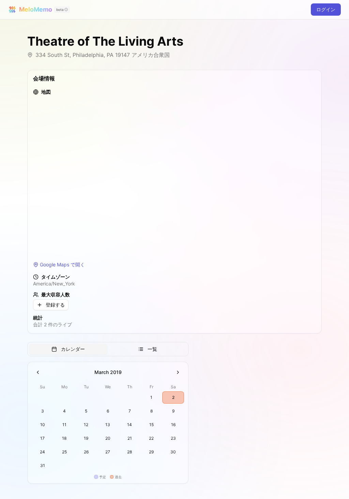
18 (64, 438)
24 (42, 451)
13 (107, 424)
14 (129, 424)
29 (151, 451)
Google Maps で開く (62, 264)
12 (86, 424)
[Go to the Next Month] (178, 372)
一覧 (152, 349)
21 (129, 438)
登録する (55, 305)
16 (173, 424)
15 (151, 424)
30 (173, 451)
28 (129, 451)
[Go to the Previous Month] (38, 372)
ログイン (325, 9)
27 (107, 451)
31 (42, 465)
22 (151, 438)
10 (42, 424)
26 (86, 451)
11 (64, 424)
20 (107, 438)
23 (173, 438)
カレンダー (73, 349)
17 (42, 438)
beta (60, 9)
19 (86, 438)
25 (64, 451)
